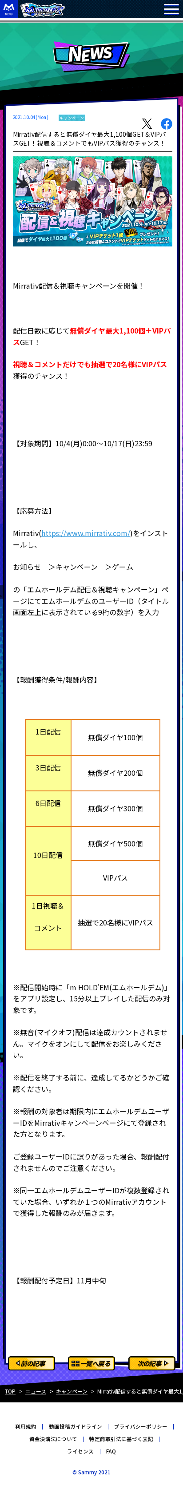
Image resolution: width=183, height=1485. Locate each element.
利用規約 (25, 1426)
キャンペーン (72, 1391)
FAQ (111, 1451)
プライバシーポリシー (140, 1426)
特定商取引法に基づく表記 (121, 1438)
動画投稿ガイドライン (75, 1426)
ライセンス (80, 1451)
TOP (10, 1391)
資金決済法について (53, 1438)
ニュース (35, 1391)
